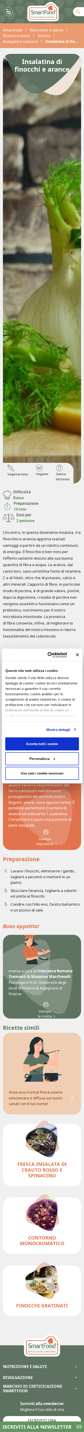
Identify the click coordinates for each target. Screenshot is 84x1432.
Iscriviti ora (42, 1420)
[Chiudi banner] (77, 654)
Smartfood (12, 30)
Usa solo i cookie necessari (42, 773)
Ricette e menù (16, 35)
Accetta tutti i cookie (42, 744)
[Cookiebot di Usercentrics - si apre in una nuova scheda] (49, 655)
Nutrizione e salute (46, 30)
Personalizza (39, 758)
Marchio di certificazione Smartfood (32, 1388)
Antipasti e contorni (20, 41)
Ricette (44, 35)
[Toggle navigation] (8, 11)
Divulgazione (18, 1377)
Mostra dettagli (58, 729)
